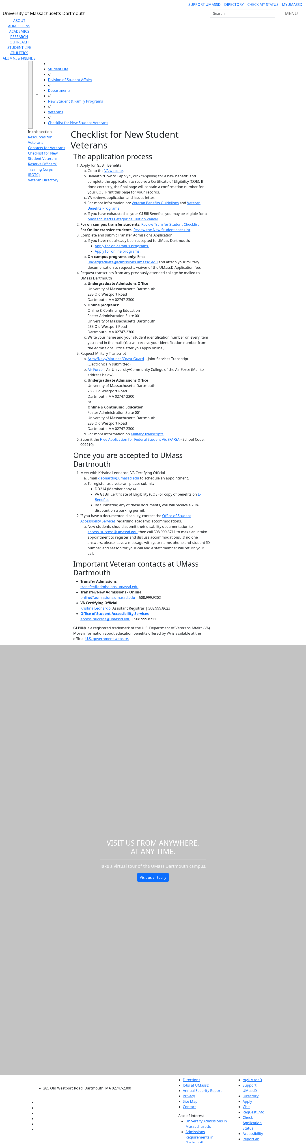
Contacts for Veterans (46, 147)
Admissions (19, 26)
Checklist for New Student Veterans (78, 122)
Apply (247, 1101)
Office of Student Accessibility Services (114, 613)
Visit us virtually (153, 877)
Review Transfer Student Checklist (170, 224)
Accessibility (253, 1133)
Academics (19, 31)
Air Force (95, 369)
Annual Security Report (202, 1090)
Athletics (19, 52)
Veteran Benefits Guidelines (155, 202)
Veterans (55, 112)
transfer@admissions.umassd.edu (109, 586)
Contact (189, 1106)
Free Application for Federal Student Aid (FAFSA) (140, 439)
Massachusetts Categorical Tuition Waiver (123, 219)
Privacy (189, 1096)
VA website (113, 170)
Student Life (19, 47)
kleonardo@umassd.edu (118, 478)
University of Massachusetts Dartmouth (89, 1079)
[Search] (271, 13)
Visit (246, 1106)
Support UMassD (204, 4)
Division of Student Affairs (70, 79)
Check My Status (262, 4)
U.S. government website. (107, 638)
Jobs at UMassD (196, 1085)
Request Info (253, 1112)
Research (19, 36)
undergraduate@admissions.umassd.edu (123, 262)
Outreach (19, 42)
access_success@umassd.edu (113, 531)
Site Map (190, 1101)
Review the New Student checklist (162, 229)
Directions (191, 1079)
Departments (59, 90)
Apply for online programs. (117, 251)
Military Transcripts (147, 434)
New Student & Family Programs (75, 101)
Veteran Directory (43, 180)
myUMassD (292, 4)
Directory (234, 4)
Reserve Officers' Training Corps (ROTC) (42, 169)
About (19, 20)
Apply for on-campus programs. (122, 245)
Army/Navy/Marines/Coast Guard (116, 358)
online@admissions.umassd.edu (107, 597)
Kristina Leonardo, (96, 608)
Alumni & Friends (19, 58)
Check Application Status (252, 1123)
